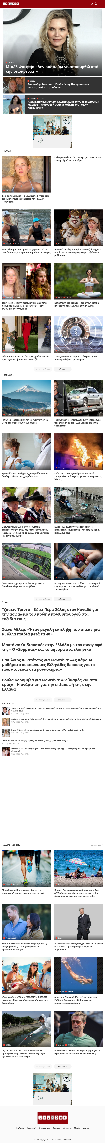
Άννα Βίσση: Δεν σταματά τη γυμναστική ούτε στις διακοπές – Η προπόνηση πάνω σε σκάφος (26, 251)
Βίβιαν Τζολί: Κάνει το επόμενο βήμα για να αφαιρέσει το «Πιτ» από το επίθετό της (77, 1052)
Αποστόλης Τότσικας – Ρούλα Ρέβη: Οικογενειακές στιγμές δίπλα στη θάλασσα (58, 85)
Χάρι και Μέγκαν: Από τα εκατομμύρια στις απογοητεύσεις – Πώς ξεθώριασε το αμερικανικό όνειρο (24, 946)
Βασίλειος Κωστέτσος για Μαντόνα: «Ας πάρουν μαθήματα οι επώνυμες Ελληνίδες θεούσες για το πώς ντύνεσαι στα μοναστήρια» (48, 664)
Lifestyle (11, 62)
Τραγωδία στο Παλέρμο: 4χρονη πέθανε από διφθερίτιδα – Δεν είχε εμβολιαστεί (25, 475)
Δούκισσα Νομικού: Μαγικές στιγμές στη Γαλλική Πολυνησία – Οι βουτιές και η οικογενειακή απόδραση (75, 1000)
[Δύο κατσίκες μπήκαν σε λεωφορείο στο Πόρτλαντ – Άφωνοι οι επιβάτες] (26, 561)
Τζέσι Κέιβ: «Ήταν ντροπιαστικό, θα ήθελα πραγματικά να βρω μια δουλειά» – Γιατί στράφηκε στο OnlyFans (24, 305)
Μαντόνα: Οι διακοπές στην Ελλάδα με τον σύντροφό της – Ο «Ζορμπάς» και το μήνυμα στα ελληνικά (52, 647)
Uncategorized (11, 938)
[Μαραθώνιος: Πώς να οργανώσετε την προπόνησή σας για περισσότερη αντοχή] (26, 868)
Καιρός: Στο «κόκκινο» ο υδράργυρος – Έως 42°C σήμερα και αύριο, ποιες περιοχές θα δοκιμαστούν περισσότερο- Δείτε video (76, 893)
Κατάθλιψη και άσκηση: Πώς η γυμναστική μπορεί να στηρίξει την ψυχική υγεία (76, 304)
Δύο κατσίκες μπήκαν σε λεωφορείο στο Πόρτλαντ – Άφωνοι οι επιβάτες (23, 585)
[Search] (96, 4)
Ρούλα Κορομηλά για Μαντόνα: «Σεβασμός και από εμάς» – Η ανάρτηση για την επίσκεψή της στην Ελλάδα (49, 684)
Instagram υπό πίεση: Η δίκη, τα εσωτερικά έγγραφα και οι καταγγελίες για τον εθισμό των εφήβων (77, 586)
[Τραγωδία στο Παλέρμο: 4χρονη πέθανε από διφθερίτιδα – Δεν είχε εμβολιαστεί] (26, 451)
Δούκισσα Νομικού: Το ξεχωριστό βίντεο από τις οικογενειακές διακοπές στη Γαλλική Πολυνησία (25, 198)
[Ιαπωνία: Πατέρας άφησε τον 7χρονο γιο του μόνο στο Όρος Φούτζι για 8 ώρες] (26, 398)
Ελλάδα (32, 81)
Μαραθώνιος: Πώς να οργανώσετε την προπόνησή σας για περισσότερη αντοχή (23, 891)
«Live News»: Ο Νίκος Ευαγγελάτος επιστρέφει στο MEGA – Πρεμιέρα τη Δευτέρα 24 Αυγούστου (78, 946)
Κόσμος (8, 414)
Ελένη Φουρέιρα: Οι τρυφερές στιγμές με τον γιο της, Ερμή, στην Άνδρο (78, 159)
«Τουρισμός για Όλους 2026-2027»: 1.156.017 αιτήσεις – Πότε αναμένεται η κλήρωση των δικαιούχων (25, 1000)
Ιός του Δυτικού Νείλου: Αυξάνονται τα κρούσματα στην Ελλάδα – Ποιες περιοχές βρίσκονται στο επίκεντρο (23, 1053)
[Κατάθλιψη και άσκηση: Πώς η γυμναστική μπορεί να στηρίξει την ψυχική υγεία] (78, 281)
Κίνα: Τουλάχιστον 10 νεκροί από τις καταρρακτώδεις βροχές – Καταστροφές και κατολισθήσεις (77, 529)
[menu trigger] (100, 4)
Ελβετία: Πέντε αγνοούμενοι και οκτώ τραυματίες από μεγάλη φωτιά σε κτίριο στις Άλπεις (78, 476)
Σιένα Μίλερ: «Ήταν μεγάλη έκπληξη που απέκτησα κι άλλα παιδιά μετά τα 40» (51, 632)
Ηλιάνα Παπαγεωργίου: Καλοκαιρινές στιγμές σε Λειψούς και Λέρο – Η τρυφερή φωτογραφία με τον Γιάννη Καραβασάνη (63, 105)
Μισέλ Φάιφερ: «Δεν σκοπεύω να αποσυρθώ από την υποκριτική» (52, 69)
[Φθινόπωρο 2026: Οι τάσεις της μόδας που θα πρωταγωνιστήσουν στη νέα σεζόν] (26, 334)
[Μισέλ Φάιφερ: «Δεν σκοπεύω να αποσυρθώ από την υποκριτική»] (52, 42)
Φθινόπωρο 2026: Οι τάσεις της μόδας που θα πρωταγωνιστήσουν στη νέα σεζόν (25, 358)
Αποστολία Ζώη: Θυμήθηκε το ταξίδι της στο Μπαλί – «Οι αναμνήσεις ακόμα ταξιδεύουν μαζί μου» (77, 252)
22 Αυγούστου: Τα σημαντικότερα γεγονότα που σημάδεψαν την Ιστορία (76, 358)
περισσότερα (96, 845)
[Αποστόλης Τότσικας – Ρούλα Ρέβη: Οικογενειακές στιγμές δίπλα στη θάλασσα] (14, 85)
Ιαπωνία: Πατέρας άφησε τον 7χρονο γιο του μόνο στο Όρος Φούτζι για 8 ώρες (25, 421)
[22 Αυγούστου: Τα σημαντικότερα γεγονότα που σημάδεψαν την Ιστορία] (78, 334)
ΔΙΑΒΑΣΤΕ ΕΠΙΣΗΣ (11, 845)
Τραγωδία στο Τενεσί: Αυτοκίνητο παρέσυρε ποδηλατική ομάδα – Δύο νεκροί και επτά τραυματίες (77, 422)
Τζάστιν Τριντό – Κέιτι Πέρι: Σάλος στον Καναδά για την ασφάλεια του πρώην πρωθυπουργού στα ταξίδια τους (50, 614)
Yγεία (60, 297)
